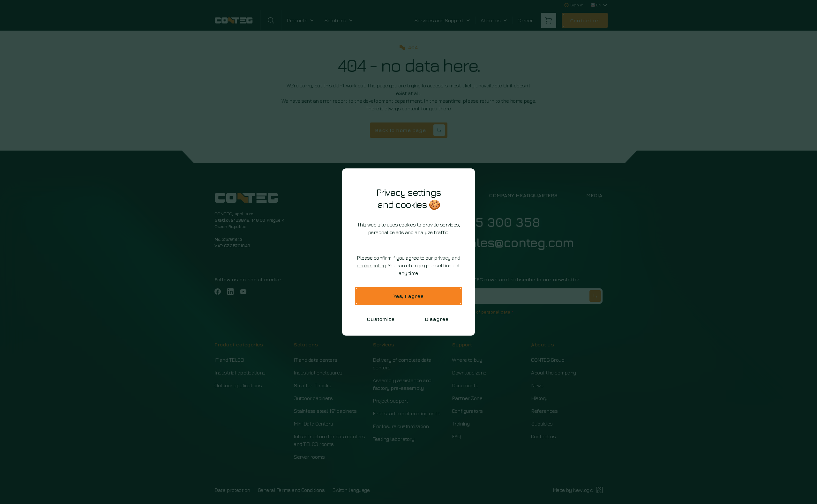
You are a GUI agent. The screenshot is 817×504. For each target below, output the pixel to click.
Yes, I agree (408, 296)
